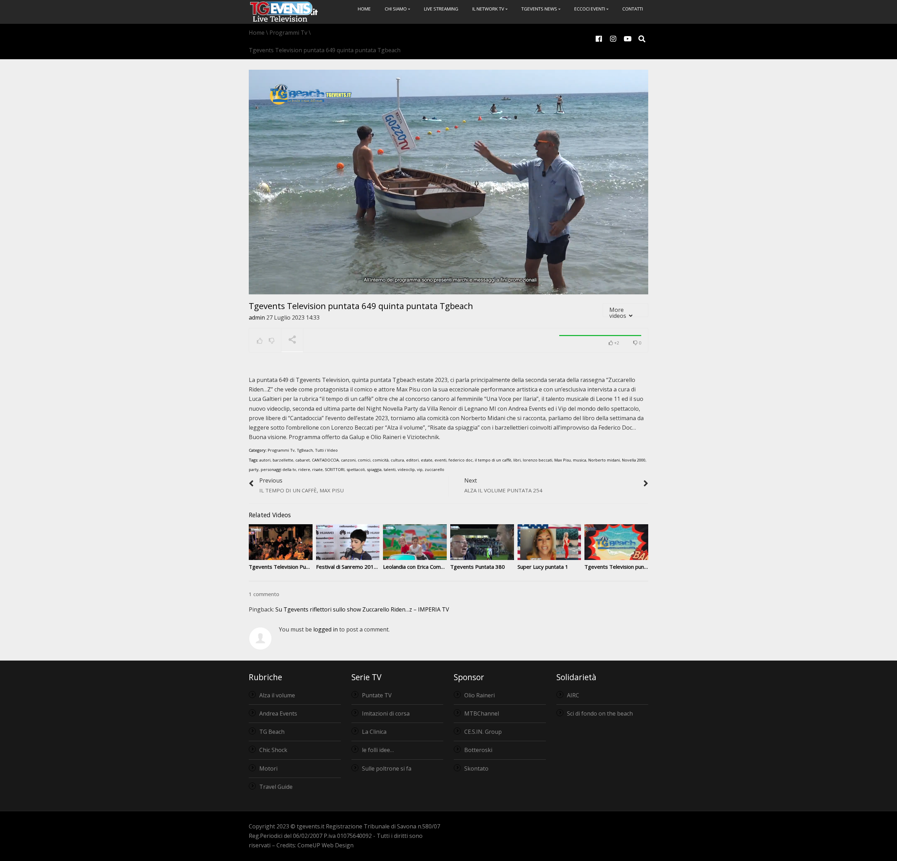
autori (265, 460)
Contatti (632, 9)
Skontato (476, 768)
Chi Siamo (396, 9)
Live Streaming (441, 9)
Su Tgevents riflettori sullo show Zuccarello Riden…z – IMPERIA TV (362, 609)
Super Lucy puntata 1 (543, 566)
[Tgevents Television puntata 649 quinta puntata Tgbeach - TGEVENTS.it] (284, 11)
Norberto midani (604, 460)
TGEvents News (539, 9)
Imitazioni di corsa (386, 713)
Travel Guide (276, 787)
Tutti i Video (326, 450)
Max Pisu (562, 460)
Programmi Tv (281, 450)
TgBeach (305, 450)
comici (364, 460)
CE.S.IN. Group (483, 732)
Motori (268, 768)
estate (426, 460)
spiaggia (374, 469)
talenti (390, 469)
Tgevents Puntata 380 (477, 566)
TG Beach (272, 732)
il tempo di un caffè (493, 460)
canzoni (348, 460)
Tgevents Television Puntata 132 (289, 566)
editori (412, 460)
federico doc (460, 460)
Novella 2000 (633, 460)
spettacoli (356, 469)
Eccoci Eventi (590, 9)
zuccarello (434, 469)
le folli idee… (378, 750)
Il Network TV (488, 9)
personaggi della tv (278, 469)
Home (364, 9)
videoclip (406, 469)
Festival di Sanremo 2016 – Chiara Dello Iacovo (372, 566)
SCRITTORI (334, 469)
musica (579, 460)
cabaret (302, 460)
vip (420, 469)
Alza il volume (277, 695)
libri (517, 460)
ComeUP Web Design (325, 845)
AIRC (573, 695)
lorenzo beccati (537, 460)
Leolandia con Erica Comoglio (417, 566)
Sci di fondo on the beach (600, 713)
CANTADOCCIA (325, 460)
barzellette (283, 460)
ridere (304, 469)
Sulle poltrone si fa (386, 768)
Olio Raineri (479, 695)
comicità (380, 460)
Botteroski (478, 750)
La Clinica (374, 732)
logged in (325, 629)
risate (317, 469)
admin (257, 317)
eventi (440, 460)
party (254, 469)
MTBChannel (481, 713)
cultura (397, 460)
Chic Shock (273, 750)
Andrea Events (278, 713)
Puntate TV (377, 695)
